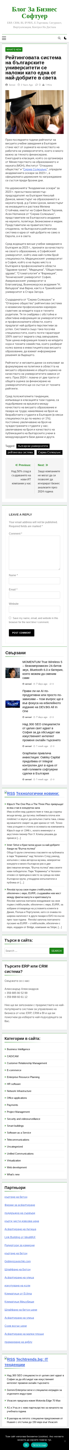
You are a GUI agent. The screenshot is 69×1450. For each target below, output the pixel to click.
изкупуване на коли (17, 1285)
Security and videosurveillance (23, 1118)
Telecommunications (18, 1139)
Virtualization (14, 1160)
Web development (17, 1167)
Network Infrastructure (19, 1091)
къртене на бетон (16, 1196)
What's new (14, 49)
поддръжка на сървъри (20, 1213)
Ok (26, 1445)
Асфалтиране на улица (19, 1277)
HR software (14, 1084)
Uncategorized (15, 1146)
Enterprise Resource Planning (23, 1077)
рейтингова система (20, 452)
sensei (12, 84)
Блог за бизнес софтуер (34, 12)
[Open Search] (59, 38)
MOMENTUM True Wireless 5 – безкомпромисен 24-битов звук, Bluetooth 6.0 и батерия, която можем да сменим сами (42, 670)
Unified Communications (20, 1153)
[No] (64, 1441)
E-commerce (14, 1070)
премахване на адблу (18, 1342)
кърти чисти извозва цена (22, 1221)
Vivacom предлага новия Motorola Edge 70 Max (34, 1400)
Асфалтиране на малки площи (24, 1333)
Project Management (18, 1111)
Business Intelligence (18, 1049)
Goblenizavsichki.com (18, 1261)
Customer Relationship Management (27, 1063)
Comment (15, 533)
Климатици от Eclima (18, 1293)
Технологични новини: (37, 793)
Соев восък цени (16, 1325)
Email (13, 589)
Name (13, 575)
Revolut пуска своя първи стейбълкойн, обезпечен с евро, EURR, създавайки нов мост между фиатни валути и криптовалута (34, 893)
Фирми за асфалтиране (20, 1205)
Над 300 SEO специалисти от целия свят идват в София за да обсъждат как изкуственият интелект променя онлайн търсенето (41, 732)
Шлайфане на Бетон (17, 1269)
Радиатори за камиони (20, 1245)
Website (14, 603)
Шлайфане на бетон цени (21, 1309)
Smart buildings (15, 1125)
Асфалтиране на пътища (20, 1229)
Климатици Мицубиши (19, 1301)
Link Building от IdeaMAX (20, 1237)
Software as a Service (19, 1132)
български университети (33, 446)
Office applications (17, 1097)
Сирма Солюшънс (49, 452)
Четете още (39, 1445)
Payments (12, 1104)
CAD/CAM (13, 1056)
